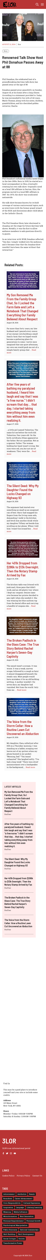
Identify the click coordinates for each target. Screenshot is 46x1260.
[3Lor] (10, 4)
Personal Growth (33, 1221)
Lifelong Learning (34, 1207)
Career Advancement (23, 1199)
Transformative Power (12, 1243)
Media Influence (20, 1212)
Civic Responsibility (12, 1203)
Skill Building (9, 1234)
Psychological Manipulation (15, 1225)
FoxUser (7, 814)
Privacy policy (23, 1175)
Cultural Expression (31, 1203)
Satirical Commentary (29, 1230)
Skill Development (26, 1234)
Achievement (9, 1194)
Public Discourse (10, 1230)
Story (5, 51)
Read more (21, 690)
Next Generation (27, 1216)
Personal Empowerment (13, 1221)
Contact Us (37, 1175)
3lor (19, 44)
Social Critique (9, 1239)
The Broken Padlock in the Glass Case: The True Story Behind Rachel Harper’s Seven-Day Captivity (23, 648)
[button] (37, 4)
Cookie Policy (8, 1175)
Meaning (7, 1212)
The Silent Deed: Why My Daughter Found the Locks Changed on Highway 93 (23, 492)
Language (20, 1207)
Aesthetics (21, 1194)
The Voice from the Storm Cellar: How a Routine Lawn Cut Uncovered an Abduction (23, 728)
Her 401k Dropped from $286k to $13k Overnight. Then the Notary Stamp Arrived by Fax (23, 569)
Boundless (7, 1199)
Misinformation (10, 1216)
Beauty (32, 1194)
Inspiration (8, 1207)
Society (22, 1239)
